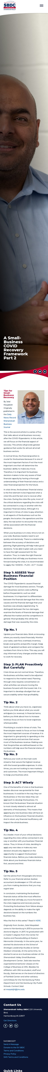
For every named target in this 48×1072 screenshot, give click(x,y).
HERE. (38, 921)
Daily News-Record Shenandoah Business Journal (10, 420)
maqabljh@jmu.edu (15, 989)
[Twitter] (11, 1026)
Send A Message (11, 1044)
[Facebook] (5, 1026)
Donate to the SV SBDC (14, 1047)
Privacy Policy (10, 1054)
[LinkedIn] (45, 371)
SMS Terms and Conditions (16, 1057)
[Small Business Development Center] (20, 5)
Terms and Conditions (14, 1051)
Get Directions (10, 1021)
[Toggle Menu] (41, 5)
